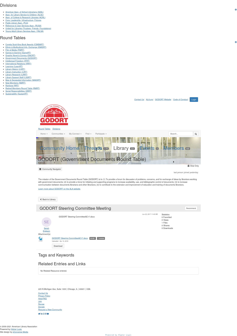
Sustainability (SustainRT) (16, 93)
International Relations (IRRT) (18, 63)
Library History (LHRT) (15, 69)
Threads (96, 147)
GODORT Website (163, 99)
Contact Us (139, 99)
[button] (44, 133)
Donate (41, 306)
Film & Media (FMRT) (14, 50)
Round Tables (44, 128)
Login (193, 99)
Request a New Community (50, 309)
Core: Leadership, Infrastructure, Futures (23, 20)
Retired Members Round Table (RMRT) (22, 88)
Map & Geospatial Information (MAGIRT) (23, 80)
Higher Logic (16, 329)
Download (58, 246)
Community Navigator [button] (51, 169)
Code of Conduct (180, 99)
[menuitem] (140, 99)
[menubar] (162, 99)
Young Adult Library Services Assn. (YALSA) (24, 31)
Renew (41, 304)
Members (176, 147)
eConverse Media (20, 332)
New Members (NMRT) (15, 82)
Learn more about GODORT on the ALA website (59, 188)
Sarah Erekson (46, 229)
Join (40, 301)
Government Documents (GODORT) (21, 58)
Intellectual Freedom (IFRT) (17, 60)
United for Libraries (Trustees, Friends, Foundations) (28, 28)
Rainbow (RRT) (12, 85)
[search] (196, 133)
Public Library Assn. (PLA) (16, 23)
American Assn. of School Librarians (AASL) (24, 12)
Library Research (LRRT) (16, 74)
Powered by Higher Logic (118, 335)
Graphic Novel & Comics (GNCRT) (20, 55)
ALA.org (149, 99)
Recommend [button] (191, 208)
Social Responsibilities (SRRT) (18, 91)
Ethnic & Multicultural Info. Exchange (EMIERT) (25, 47)
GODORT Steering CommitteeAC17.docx (70, 238)
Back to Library (49, 199)
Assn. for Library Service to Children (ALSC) (24, 14)
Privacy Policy (44, 295)
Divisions (56, 128)
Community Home (59, 147)
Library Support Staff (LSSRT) (18, 77)
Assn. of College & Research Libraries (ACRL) (25, 17)
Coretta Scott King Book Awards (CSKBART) (24, 44)
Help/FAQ (42, 298)
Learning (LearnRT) (14, 66)
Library (123, 147)
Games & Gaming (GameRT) (18, 52)
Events (148, 147)
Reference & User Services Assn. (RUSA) (23, 25)
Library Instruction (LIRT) (16, 71)
